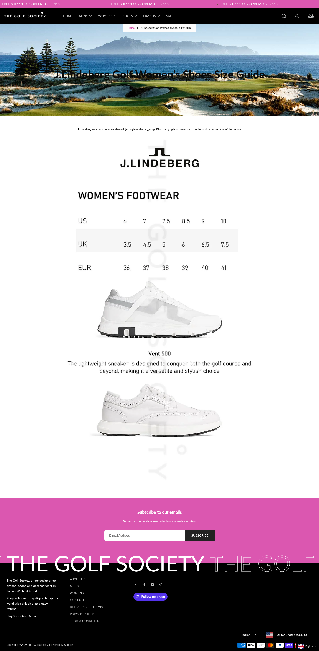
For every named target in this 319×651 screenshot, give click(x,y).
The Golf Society (38, 644)
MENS (74, 586)
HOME (67, 16)
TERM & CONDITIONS (85, 621)
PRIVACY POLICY (82, 614)
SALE (169, 16)
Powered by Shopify (61, 644)
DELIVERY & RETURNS (86, 607)
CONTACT (77, 600)
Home (131, 27)
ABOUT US (77, 579)
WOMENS (77, 593)
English (245, 634)
